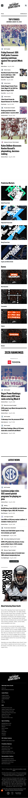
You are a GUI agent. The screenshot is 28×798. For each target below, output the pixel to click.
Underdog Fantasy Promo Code (9, 712)
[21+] (8, 793)
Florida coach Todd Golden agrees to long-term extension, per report (12, 532)
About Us (4, 688)
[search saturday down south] (26, 5)
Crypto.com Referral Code (7, 262)
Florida (3, 730)
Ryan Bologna (4, 513)
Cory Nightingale (5, 535)
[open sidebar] (2, 5)
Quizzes (3, 346)
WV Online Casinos (7, 738)
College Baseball (5, 698)
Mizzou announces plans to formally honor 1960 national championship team (13, 554)
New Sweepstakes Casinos (8, 758)
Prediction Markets (7, 744)
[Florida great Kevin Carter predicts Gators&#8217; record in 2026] (23, 110)
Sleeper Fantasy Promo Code (8, 709)
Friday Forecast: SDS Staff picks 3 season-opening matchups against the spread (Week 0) (11, 58)
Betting (3, 702)
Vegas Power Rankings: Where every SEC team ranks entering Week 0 (11, 396)
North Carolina (5, 728)
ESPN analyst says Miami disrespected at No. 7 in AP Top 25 (13, 409)
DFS (2, 700)
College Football (5, 695)
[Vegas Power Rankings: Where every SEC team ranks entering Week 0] (14, 379)
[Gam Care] (12, 793)
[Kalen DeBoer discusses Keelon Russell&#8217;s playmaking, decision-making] (14, 131)
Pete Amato (3, 104)
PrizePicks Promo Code (7, 707)
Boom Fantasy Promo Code (8, 711)
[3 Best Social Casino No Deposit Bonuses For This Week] (23, 99)
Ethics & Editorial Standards (8, 689)
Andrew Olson (4, 115)
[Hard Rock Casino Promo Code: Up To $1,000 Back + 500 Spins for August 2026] (23, 72)
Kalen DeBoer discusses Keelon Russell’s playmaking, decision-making (11, 149)
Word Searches (4, 286)
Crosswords (4, 306)
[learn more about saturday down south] (14, 582)
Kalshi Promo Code (5, 203)
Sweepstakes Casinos (7, 756)
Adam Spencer (4, 422)
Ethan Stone (4, 66)
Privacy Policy (9, 769)
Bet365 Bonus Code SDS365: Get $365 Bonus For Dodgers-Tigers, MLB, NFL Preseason (14, 509)
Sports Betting (5, 721)
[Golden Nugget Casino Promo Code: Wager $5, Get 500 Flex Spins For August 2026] (23, 85)
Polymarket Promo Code (6, 222)
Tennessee (4, 731)
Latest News (5, 693)
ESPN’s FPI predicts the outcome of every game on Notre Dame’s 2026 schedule (12, 543)
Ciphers (3, 326)
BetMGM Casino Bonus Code (8, 740)
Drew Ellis (3, 79)
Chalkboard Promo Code (7, 717)
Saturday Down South (7, 685)
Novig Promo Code (5, 242)
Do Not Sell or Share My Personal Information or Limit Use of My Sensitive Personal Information (14, 789)
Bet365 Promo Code (6, 725)
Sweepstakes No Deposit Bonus (9, 760)
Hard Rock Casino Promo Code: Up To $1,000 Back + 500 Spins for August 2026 (9, 75)
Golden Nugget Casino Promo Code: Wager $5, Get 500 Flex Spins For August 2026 (9, 88)
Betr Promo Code (5, 716)
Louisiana (4, 734)
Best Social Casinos (6, 763)
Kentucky (4, 733)
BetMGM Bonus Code (6, 723)
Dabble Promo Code (6, 714)
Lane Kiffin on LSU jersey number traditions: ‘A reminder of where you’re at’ (14, 520)
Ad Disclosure (23, 13)
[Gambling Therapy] (18, 793)
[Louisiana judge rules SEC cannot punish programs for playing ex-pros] (14, 476)
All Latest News (14, 561)
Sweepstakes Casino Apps (8, 762)
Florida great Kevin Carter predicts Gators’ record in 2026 (10, 112)
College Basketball (6, 697)
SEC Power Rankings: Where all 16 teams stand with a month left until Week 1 (12, 429)
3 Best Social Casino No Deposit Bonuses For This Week (9, 100)
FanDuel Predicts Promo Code (8, 753)
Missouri (3, 726)
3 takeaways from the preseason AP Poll (12, 419)
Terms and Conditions (18, 769)
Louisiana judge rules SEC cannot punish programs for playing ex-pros (11, 494)
